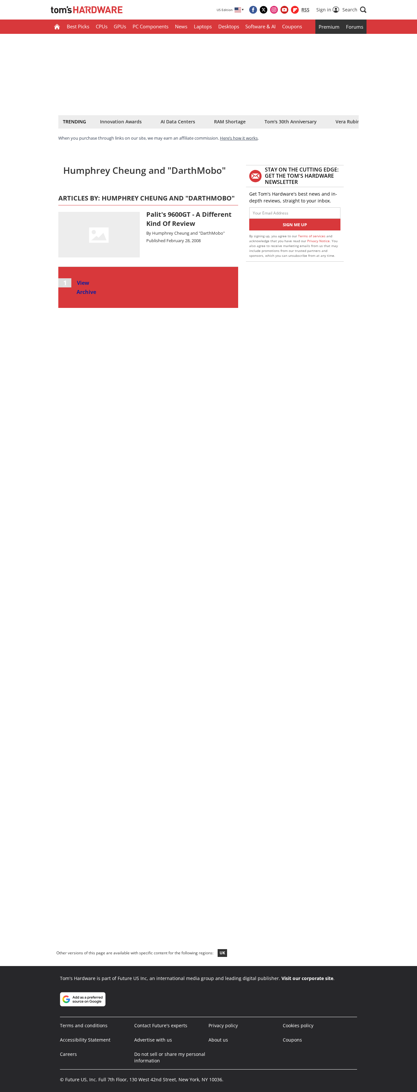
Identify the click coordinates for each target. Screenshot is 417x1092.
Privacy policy (223, 1025)
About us (218, 1040)
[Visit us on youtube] (284, 10)
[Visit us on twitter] (263, 10)
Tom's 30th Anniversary (291, 121)
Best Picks (78, 26)
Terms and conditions (84, 1025)
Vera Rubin (348, 121)
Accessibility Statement (85, 1040)
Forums (354, 26)
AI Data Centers (178, 121)
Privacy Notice (318, 241)
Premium (329, 26)
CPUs (102, 26)
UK (222, 953)
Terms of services (312, 236)
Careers (68, 1054)
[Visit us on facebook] (253, 10)
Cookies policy (298, 1025)
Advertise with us (153, 1040)
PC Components (150, 26)
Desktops (228, 26)
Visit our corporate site (307, 978)
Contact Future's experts (160, 1025)
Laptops (203, 26)
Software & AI (260, 26)
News (181, 26)
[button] (354, 10)
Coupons (292, 26)
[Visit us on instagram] (274, 10)
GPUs (120, 26)
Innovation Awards (121, 121)
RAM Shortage (230, 121)
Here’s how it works (239, 138)
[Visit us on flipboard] (295, 10)
